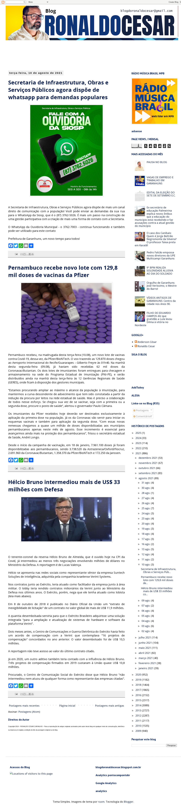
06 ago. (146, 610)
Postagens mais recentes (24, 705)
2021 (138, 453)
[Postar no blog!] (24, 254)
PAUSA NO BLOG (157, 162)
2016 (138, 695)
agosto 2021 (146, 478)
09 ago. (146, 600)
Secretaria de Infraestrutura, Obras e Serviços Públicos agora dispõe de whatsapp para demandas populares (58, 90)
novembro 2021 (148, 463)
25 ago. (146, 508)
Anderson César (147, 342)
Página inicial (67, 705)
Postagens (142, 410)
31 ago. (146, 482)
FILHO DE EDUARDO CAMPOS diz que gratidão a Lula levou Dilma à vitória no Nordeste (153, 319)
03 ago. (146, 626)
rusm (101, 801)
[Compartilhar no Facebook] (29, 254)
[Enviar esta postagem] (16, 253)
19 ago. (146, 528)
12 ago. (146, 554)
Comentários (143, 416)
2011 (138, 720)
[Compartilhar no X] (27, 254)
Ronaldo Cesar (146, 346)
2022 (138, 448)
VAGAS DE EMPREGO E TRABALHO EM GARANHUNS (160, 180)
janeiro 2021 (146, 668)
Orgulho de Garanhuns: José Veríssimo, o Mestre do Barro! (162, 285)
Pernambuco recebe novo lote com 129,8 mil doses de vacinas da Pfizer (63, 271)
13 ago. (146, 549)
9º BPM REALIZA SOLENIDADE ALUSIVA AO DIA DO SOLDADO (160, 270)
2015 (138, 700)
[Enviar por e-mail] (21, 254)
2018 (138, 684)
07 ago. (146, 605)
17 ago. (146, 539)
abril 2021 (145, 653)
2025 (138, 433)
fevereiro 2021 (148, 663)
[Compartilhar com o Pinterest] (32, 254)
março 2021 (146, 658)
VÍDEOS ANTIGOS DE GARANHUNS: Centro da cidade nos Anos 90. (161, 300)
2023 (138, 443)
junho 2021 (146, 642)
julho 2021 (145, 637)
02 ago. (146, 631)
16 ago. (146, 544)
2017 (138, 690)
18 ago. (146, 533)
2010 (138, 725)
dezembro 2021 (148, 457)
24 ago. (146, 513)
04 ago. (146, 621)
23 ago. (146, 518)
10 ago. (146, 564)
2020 (138, 674)
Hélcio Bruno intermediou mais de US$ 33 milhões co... (157, 591)
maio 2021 (145, 647)
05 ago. (146, 615)
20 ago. (146, 523)
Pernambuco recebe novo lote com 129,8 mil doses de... (157, 580)
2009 (138, 730)
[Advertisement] (77, 55)
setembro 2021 (148, 473)
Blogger (128, 801)
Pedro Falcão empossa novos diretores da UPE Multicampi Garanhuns (161, 255)
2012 (138, 715)
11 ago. (146, 559)
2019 (138, 679)
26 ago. (146, 503)
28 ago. (146, 493)
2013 (138, 710)
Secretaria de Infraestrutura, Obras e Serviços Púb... (158, 570)
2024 (138, 438)
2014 (138, 705)
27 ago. (146, 498)
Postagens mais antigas (109, 705)
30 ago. (146, 488)
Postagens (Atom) (29, 711)
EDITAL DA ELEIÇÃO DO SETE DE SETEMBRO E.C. (161, 194)
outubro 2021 (147, 468)
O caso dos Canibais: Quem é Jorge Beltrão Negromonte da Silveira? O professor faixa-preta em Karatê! (156, 239)
